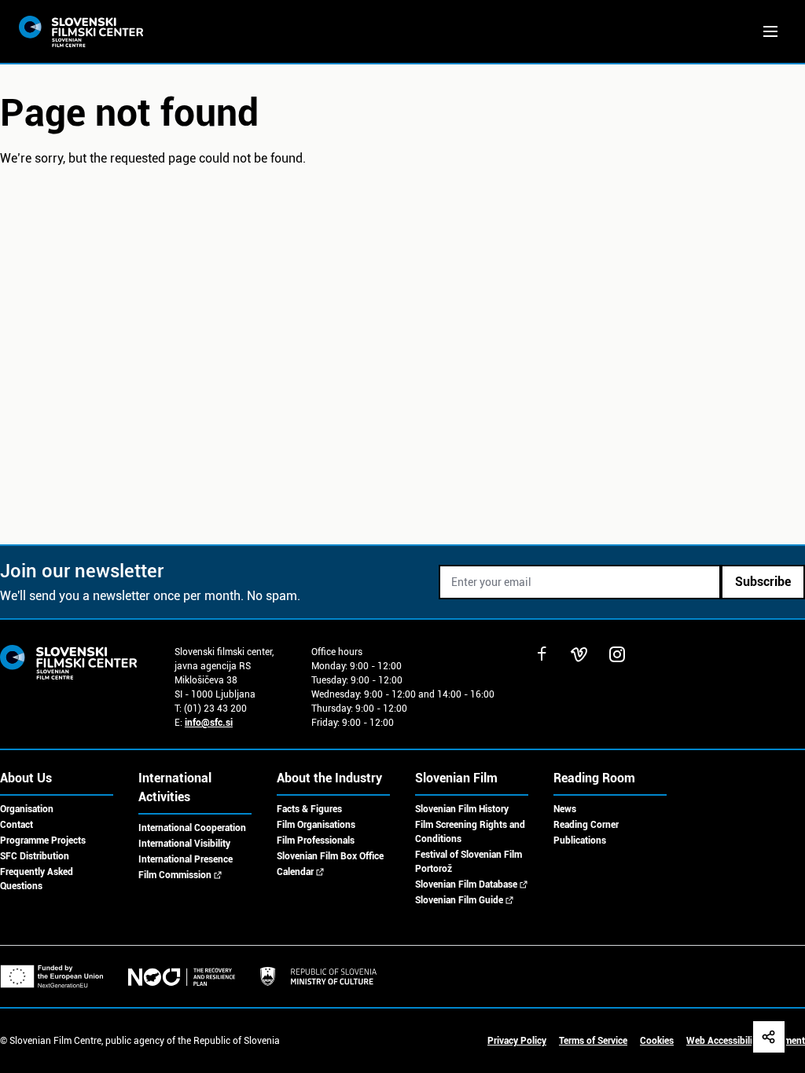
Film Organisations (316, 824)
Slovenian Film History (462, 809)
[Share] (769, 1037)
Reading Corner (586, 824)
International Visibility (184, 843)
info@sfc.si (209, 722)
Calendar (295, 871)
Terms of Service (593, 1040)
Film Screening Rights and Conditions (470, 831)
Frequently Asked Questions (36, 879)
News (564, 809)
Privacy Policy (516, 1040)
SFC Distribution (34, 856)
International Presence (185, 859)
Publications (579, 840)
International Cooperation (192, 827)
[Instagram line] (617, 654)
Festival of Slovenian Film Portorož (468, 861)
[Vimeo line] (579, 654)
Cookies (657, 1040)
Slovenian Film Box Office (330, 856)
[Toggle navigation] (770, 31)
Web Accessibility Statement (745, 1040)
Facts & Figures (309, 809)
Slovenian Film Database (466, 884)
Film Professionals (316, 840)
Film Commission (174, 875)
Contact (16, 824)
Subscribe (763, 581)
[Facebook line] (541, 654)
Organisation (26, 809)
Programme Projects (43, 840)
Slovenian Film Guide (459, 900)
